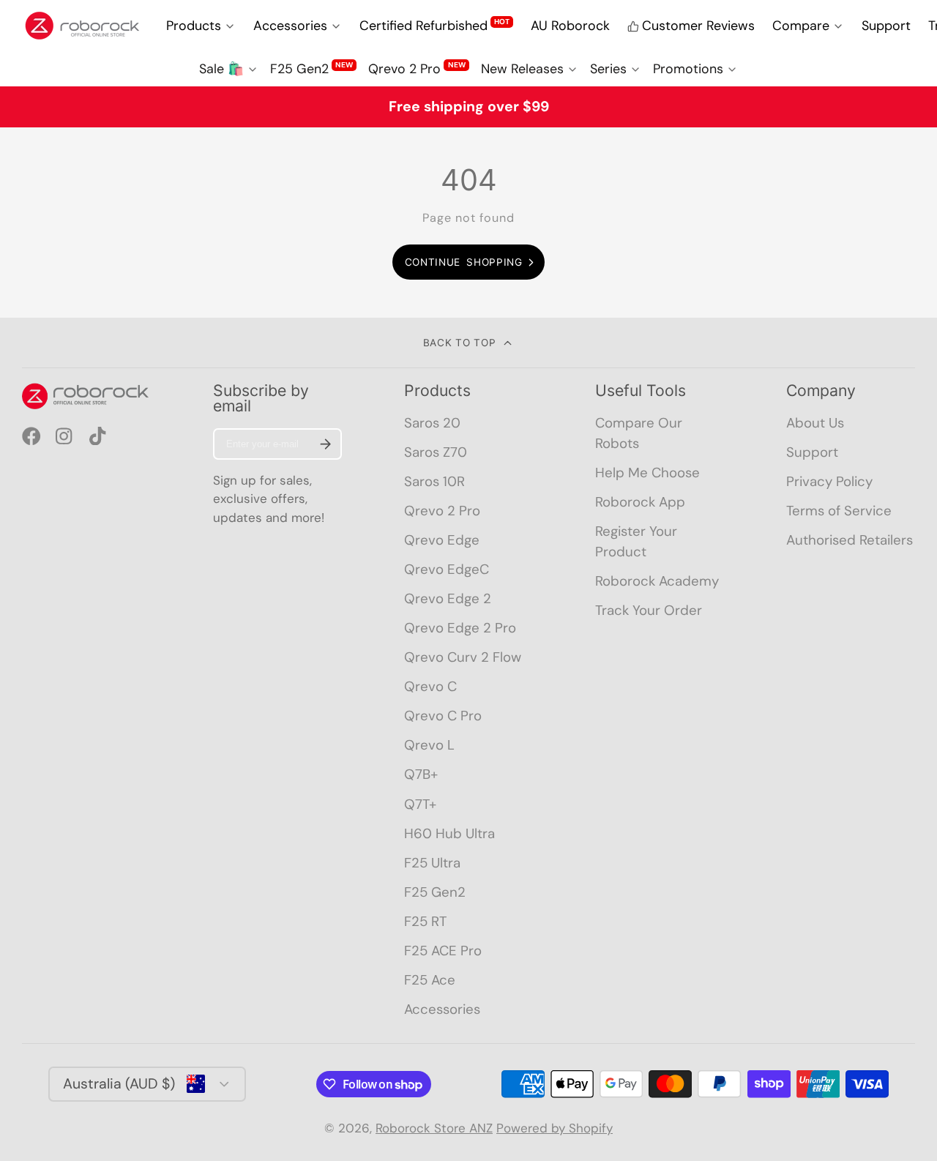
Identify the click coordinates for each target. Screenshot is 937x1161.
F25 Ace (429, 980)
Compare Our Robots (638, 433)
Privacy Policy (829, 481)
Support (886, 25)
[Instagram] (65, 436)
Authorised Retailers (849, 540)
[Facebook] (31, 436)
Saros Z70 (435, 452)
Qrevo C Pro (443, 715)
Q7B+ (421, 774)
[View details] (86, 396)
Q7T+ (420, 804)
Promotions (688, 69)
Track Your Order (648, 610)
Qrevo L (429, 745)
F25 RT (425, 921)
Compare (800, 25)
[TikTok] (98, 436)
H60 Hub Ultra (449, 833)
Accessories (290, 25)
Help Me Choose (647, 472)
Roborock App (640, 502)
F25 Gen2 (311, 69)
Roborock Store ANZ (434, 1128)
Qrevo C (430, 686)
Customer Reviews (698, 25)
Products (193, 25)
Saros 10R (434, 481)
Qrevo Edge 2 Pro (460, 628)
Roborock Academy (657, 581)
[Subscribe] (325, 444)
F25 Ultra (432, 863)
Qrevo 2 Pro (416, 69)
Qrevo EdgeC (446, 569)
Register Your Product (636, 541)
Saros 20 (432, 423)
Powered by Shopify (554, 1128)
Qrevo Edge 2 (447, 598)
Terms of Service (839, 510)
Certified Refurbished (434, 25)
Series (608, 69)
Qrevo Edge (441, 540)
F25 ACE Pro (443, 950)
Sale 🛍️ (221, 69)
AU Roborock (570, 25)
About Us (815, 423)
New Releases (522, 69)
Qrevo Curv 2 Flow (462, 657)
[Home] (82, 25)
